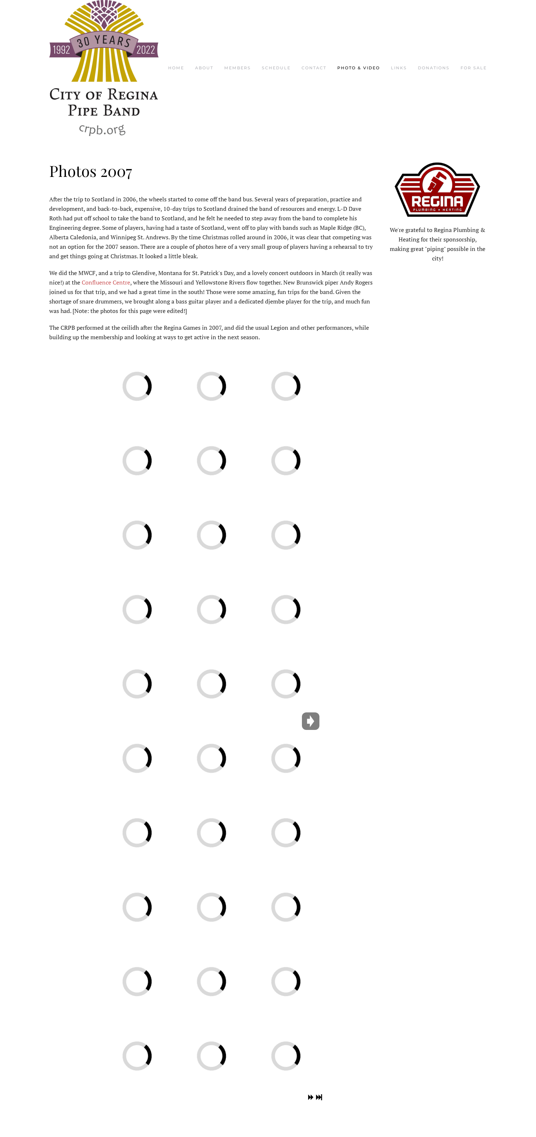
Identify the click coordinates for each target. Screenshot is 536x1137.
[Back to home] (104, 68)
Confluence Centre (106, 282)
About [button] (204, 67)
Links (399, 67)
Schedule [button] (276, 67)
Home (176, 67)
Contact (314, 67)
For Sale (474, 67)
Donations (434, 67)
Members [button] (237, 67)
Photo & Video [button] (358, 67)
